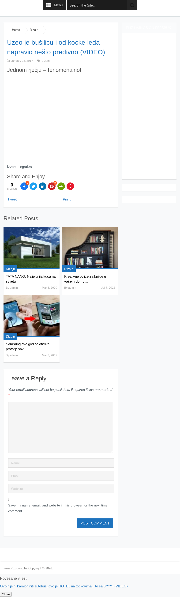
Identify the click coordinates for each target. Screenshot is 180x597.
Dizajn (34, 30)
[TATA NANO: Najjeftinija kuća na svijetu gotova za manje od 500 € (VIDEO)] (31, 248)
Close (6, 594)
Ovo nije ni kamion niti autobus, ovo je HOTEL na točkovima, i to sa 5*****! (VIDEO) (64, 586)
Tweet (12, 199)
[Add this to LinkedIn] (42, 186)
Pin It (67, 199)
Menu (58, 5)
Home (16, 30)
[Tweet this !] (33, 186)
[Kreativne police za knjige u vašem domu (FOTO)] (90, 248)
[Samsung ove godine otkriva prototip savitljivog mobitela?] (31, 316)
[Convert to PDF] (70, 186)
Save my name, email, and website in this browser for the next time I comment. (58, 508)
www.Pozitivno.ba (15, 568)
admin (14, 287)
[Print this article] (61, 186)
